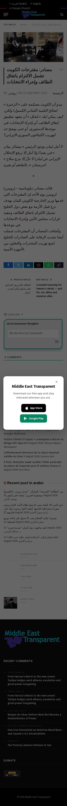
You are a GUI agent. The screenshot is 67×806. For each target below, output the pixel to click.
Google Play (36, 418)
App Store (36, 408)
